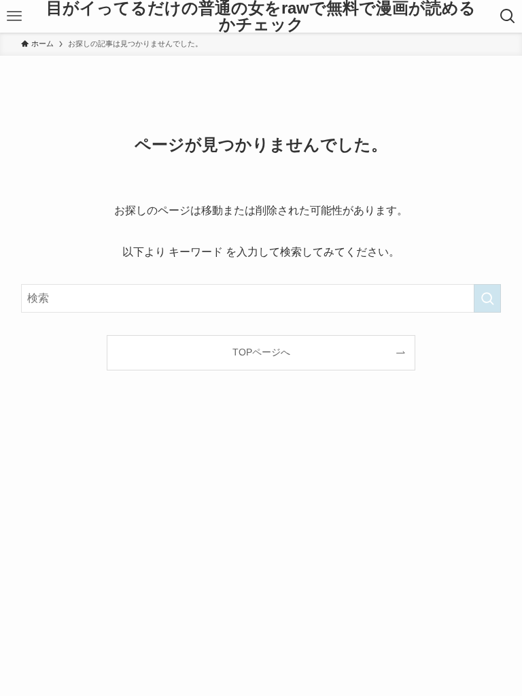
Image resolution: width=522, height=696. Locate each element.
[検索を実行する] (487, 298)
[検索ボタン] (508, 16)
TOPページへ (261, 352)
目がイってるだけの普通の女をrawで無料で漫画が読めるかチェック (261, 16)
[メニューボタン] (14, 16)
